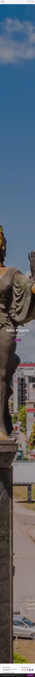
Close (30, 675)
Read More (15, 675)
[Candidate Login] (30, 1)
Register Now (17, 340)
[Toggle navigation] (33, 1)
